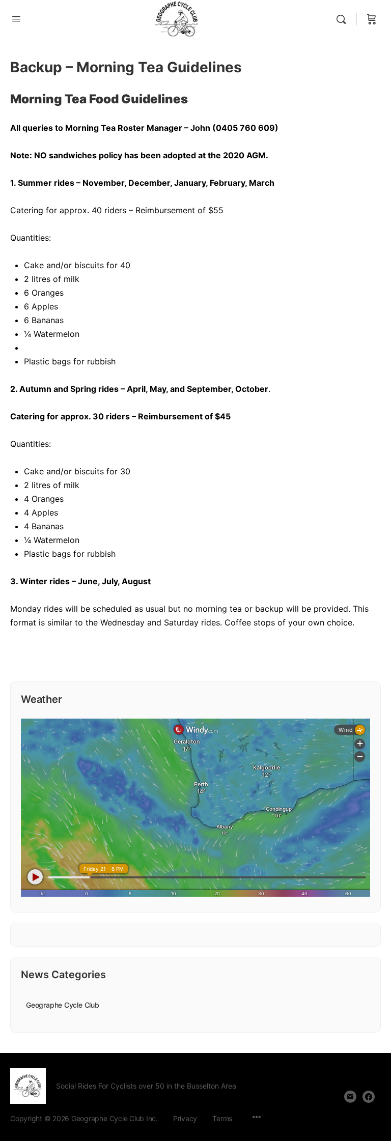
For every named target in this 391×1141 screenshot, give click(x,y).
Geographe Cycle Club (62, 1005)
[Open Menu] (16, 18)
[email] (350, 1097)
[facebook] (368, 1097)
